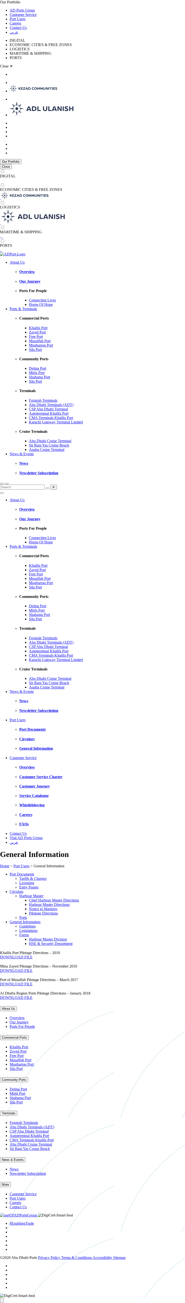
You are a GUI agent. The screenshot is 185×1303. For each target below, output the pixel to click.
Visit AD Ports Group (26, 838)
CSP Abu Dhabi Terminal (48, 409)
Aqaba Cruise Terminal (46, 450)
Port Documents (32, 729)
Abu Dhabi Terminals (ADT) (51, 405)
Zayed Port (37, 332)
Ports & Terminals (23, 309)
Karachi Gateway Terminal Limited (56, 422)
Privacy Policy (49, 1258)
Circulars (27, 739)
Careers (15, 23)
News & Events (22, 454)
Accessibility (103, 1258)
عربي (14, 32)
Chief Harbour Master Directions (54, 900)
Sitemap (119, 1258)
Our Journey (29, 281)
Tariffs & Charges (32, 878)
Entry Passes (29, 887)
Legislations (28, 931)
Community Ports (14, 1080)
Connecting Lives (42, 300)
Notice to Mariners (43, 909)
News (23, 463)
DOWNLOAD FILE (16, 957)
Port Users (18, 19)
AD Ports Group (22, 10)
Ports (23, 917)
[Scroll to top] (2, 1300)
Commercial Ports (14, 1037)
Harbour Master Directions (49, 904)
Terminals (8, 1113)
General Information (36, 748)
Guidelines (27, 926)
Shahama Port (39, 377)
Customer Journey (34, 786)
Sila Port (35, 349)
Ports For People (22, 1026)
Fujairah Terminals (43, 400)
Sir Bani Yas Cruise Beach (49, 445)
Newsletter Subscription (38, 473)
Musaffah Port (40, 341)
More (5, 1184)
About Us (17, 262)
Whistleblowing (32, 805)
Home (4, 866)
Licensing (26, 883)
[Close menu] (2, 493)
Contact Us (18, 28)
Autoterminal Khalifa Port (48, 413)
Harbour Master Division (48, 939)
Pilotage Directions (43, 913)
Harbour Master (31, 896)
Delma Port (37, 368)
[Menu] (7, 483)
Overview (27, 272)
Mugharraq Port (41, 345)
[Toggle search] (2, 483)
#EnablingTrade (22, 1223)
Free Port (36, 336)
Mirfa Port (37, 373)
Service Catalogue (34, 796)
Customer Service (23, 15)
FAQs (24, 824)
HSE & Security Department (51, 944)
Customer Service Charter (40, 777)
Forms (24, 935)
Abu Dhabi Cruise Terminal (50, 441)
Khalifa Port (38, 328)
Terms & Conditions (77, 1258)
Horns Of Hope (41, 304)
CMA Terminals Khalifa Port (51, 418)
